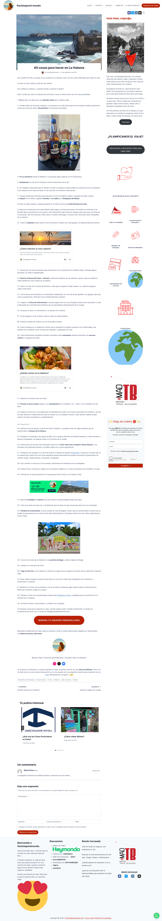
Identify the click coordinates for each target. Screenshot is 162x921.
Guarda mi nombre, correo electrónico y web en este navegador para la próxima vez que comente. (53, 827)
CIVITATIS (57, 868)
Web (77, 822)
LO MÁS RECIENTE (132, 5)
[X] (132, 12)
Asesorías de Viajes (150, 5)
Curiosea (125, 122)
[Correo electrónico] (140, 12)
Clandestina (74, 453)
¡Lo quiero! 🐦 (125, 465)
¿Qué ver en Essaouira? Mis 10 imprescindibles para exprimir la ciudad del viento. (96, 873)
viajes (75, 680)
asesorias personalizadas (26, 680)
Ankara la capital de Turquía (90, 688)
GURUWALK (68, 854)
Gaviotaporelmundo (28, 846)
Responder (96, 770)
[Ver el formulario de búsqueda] (143, 13)
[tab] (55, 750)
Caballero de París (64, 595)
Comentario (23, 796)
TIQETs (55, 865)
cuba (50, 680)
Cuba (59, 64)
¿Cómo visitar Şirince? (74, 736)
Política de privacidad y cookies (130, 451)
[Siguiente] (95, 728)
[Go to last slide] (22, 728)
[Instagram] (136, 12)
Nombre (22, 822)
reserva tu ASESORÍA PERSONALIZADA (59, 620)
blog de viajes (41, 680)
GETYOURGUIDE (71, 862)
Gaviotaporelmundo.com (74, 918)
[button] (156, 915)
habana (56, 680)
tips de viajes (66, 680)
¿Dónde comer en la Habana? (28, 688)
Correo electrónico (54, 822)
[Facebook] (129, 12)
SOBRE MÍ (119, 5)
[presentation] (38, 719)
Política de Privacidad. (103, 918)
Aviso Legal (89, 918)
